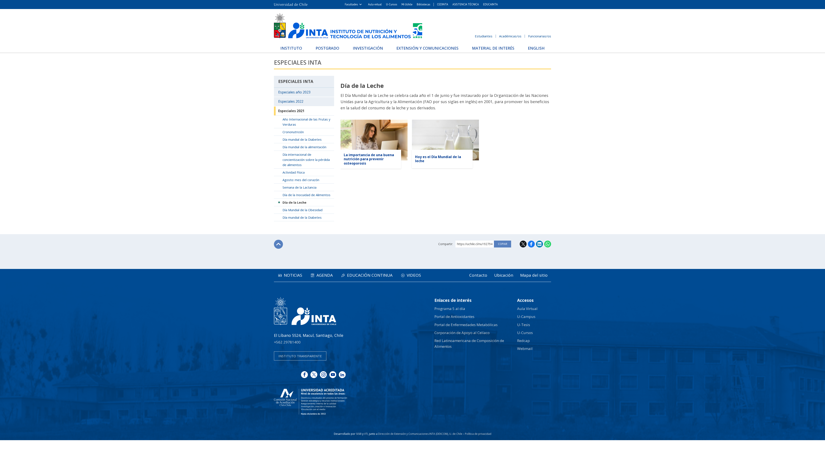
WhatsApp (547, 244)
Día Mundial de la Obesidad (302, 210)
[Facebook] (304, 374)
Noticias (293, 275)
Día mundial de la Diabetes (302, 139)
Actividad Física (294, 172)
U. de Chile (455, 434)
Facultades (351, 4)
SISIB (359, 434)
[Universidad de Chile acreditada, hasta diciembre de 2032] (310, 402)
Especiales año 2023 (294, 92)
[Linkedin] (342, 374)
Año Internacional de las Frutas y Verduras (306, 122)
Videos (414, 275)
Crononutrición (293, 132)
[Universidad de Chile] (290, 4)
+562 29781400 (287, 342)
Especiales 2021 (291, 110)
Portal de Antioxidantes (454, 316)
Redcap (523, 340)
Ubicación (503, 275)
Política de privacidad (478, 434)
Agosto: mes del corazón (301, 180)
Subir (278, 244)
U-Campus (526, 316)
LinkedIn (539, 244)
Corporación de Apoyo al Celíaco (462, 332)
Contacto (478, 275)
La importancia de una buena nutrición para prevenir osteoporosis (369, 159)
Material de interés (493, 48)
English (536, 48)
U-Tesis (523, 324)
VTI (366, 434)
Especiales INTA (297, 62)
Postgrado (327, 48)
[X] (313, 374)
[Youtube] (332, 374)
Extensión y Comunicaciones (427, 48)
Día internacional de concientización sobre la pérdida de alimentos (306, 159)
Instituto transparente (300, 356)
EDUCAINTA (490, 4)
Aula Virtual (527, 308)
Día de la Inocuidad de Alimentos (306, 195)
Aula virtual (375, 4)
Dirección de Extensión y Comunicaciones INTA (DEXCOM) (413, 434)
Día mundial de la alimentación (304, 147)
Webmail (525, 348)
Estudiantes (483, 36)
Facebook (531, 244)
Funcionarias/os (539, 36)
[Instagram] (323, 374)
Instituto (291, 48)
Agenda (324, 275)
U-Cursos (391, 4)
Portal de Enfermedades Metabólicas (466, 324)
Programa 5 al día (449, 308)
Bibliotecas (423, 4)
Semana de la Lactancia (299, 187)
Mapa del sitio (534, 275)
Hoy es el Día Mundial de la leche (438, 158)
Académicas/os (510, 36)
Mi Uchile (407, 4)
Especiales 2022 (290, 101)
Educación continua (370, 275)
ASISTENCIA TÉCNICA (465, 4)
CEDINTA (442, 4)
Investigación (368, 48)
